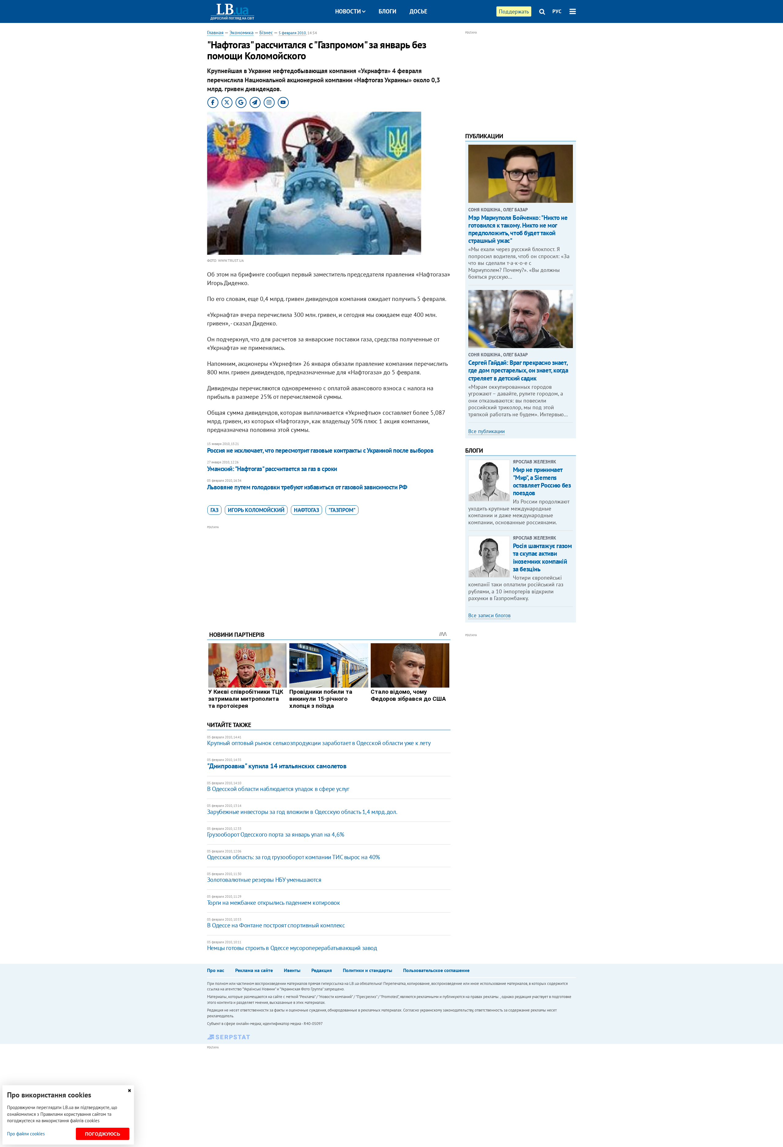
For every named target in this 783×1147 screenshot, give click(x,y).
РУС (557, 11)
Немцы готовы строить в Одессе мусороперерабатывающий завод (292, 948)
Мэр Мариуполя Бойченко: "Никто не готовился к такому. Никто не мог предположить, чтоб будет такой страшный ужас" (517, 229)
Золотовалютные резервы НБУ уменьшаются (264, 880)
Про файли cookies (26, 1134)
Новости (348, 11)
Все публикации (486, 431)
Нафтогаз (306, 510)
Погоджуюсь (102, 1134)
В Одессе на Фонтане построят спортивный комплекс (276, 925)
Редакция (321, 970)
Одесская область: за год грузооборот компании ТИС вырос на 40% (293, 857)
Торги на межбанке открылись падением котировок (273, 903)
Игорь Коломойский (256, 510)
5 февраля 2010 (292, 32)
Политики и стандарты (367, 970)
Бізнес (266, 32)
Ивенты (292, 970)
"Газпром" (341, 510)
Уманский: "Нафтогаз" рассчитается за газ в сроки (272, 469)
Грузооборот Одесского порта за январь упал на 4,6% (275, 834)
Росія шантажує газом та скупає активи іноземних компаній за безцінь (542, 557)
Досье (418, 11)
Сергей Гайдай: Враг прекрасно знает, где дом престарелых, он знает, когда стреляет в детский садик (518, 370)
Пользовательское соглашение (436, 970)
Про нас (215, 970)
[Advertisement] (329, 573)
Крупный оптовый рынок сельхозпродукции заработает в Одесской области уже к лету (318, 743)
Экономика (241, 32)
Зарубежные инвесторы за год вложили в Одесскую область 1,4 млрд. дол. (302, 812)
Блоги (387, 11)
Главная (215, 32)
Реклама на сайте (254, 970)
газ (214, 510)
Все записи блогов (489, 615)
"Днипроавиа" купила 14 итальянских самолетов (277, 766)
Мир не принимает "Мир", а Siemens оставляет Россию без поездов (542, 481)
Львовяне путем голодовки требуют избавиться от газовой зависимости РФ (307, 487)
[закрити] (129, 1090)
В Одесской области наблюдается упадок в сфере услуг (278, 789)
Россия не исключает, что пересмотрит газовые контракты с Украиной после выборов (320, 450)
